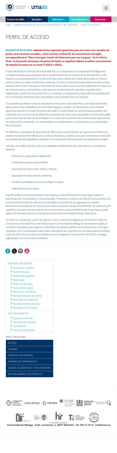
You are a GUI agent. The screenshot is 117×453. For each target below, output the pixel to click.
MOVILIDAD (18, 280)
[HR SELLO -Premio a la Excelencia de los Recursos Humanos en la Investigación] (58, 417)
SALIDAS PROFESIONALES (26, 303)
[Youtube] (27, 250)
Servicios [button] (100, 19)
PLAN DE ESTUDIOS (22, 288)
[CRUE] (67, 402)
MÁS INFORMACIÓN (18, 313)
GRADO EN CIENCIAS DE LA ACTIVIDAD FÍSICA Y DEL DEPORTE (45, 24)
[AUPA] (85, 402)
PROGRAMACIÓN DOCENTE (27, 295)
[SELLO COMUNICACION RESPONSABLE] (102, 402)
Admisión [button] (57, 19)
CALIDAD (12, 349)
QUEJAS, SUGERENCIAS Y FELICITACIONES (29, 367)
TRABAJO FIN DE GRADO (25, 307)
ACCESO (12, 342)
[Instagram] (20, 250)
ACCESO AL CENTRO (23, 268)
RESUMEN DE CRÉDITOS (25, 299)
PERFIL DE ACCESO (22, 284)
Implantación (19, 326)
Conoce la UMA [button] (15, 19)
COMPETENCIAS (21, 272)
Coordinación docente (24, 322)
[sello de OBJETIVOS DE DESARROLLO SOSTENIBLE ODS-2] (14, 402)
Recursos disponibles (23, 330)
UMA (8, 24)
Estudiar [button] (36, 19)
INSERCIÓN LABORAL (23, 276)
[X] (14, 250)
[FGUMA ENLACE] (49, 402)
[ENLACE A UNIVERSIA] (32, 402)
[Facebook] (8, 250)
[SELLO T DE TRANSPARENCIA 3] (23, 417)
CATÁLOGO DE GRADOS (20, 355)
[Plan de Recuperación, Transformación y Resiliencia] (76, 417)
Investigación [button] (79, 19)
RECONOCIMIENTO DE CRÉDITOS (25, 374)
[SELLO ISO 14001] (40, 417)
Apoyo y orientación (22, 318)
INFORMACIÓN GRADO (20, 263)
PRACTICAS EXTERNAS (24, 291)
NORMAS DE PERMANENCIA (22, 361)
